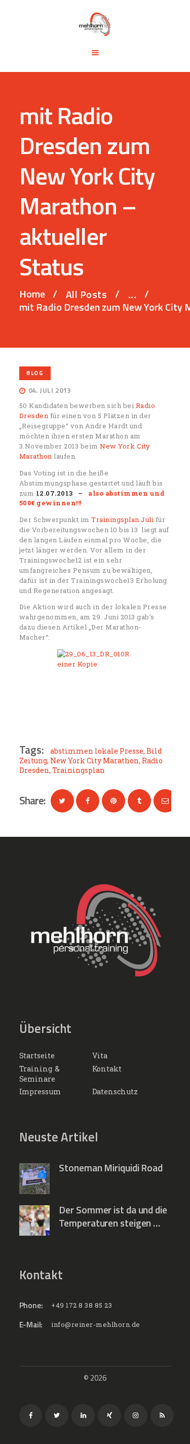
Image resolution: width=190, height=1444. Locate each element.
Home (32, 294)
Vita (100, 1055)
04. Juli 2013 (49, 390)
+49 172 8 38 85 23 (81, 1305)
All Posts (86, 294)
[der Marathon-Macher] (95, 687)
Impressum (40, 1091)
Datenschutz (115, 1091)
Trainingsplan (78, 770)
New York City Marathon (94, 760)
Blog (34, 372)
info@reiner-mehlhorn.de (95, 1324)
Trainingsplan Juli (122, 519)
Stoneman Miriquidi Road (111, 1167)
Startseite (37, 1055)
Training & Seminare (39, 1074)
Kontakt (107, 1068)
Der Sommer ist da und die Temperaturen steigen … (113, 1216)
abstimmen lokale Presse (96, 751)
